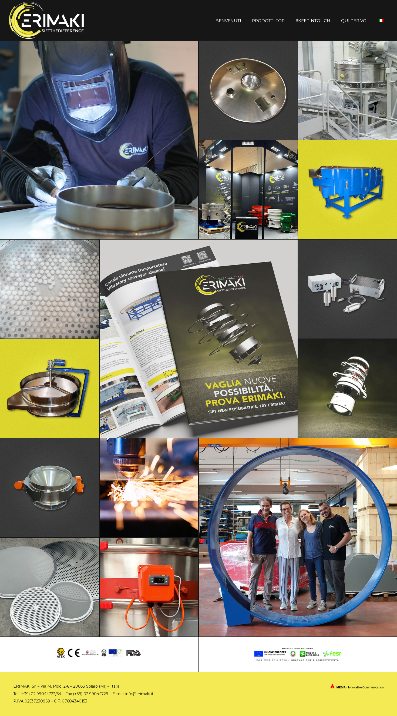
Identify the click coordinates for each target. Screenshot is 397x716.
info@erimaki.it (139, 693)
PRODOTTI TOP (268, 20)
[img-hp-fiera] (248, 189)
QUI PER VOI (354, 20)
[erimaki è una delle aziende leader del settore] (347, 90)
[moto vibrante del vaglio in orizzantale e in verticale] (347, 388)
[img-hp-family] (298, 537)
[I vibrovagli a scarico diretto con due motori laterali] (49, 487)
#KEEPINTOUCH (312, 20)
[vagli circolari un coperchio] (248, 90)
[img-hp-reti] (49, 587)
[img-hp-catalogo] (199, 339)
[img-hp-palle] (49, 289)
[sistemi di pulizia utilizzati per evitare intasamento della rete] (347, 289)
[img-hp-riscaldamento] (149, 587)
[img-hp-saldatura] (99, 140)
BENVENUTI (228, 20)
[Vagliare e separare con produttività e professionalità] (149, 487)
